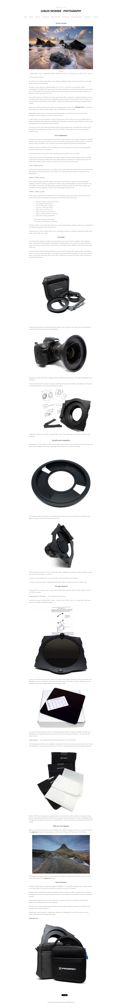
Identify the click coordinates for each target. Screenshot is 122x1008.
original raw (34, 832)
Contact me (65, 17)
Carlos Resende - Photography (61, 11)
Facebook (87, 17)
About (31, 17)
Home (25, 17)
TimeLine (38, 17)
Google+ (95, 17)
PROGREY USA (80, 107)
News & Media (55, 17)
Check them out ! (34, 918)
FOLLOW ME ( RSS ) (76, 17)
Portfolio (45, 17)
